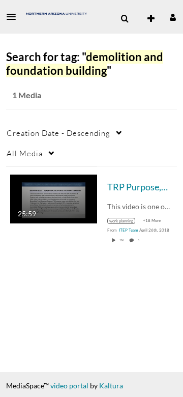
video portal (69, 385)
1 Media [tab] (26, 95)
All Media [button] (25, 153)
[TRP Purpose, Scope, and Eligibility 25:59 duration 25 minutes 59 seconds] (53, 197)
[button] (14, 17)
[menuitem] (124, 19)
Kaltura (111, 385)
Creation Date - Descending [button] (58, 132)
